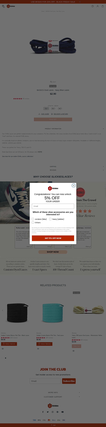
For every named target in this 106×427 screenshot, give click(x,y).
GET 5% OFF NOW (53, 238)
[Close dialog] (73, 185)
